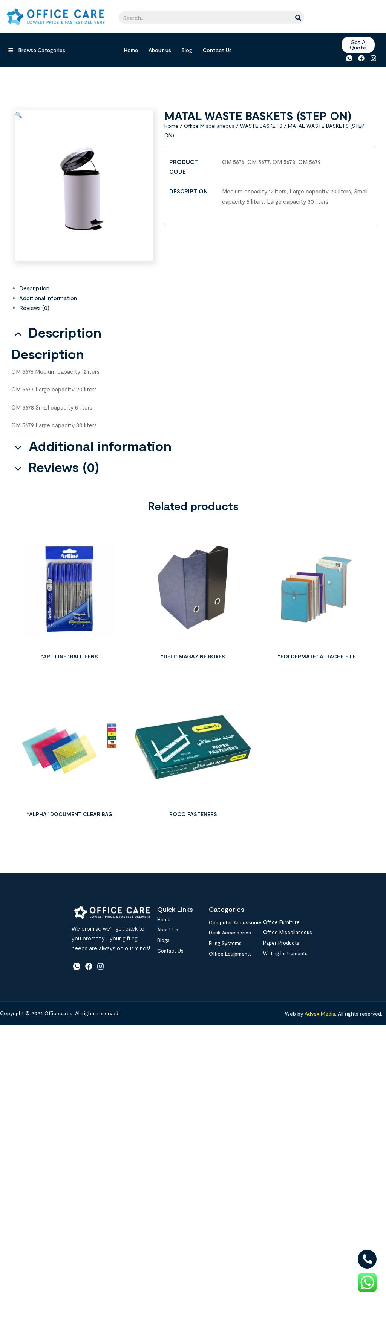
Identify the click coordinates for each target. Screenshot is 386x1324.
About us (160, 50)
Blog (187, 50)
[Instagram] (373, 58)
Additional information (48, 298)
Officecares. (58, 1013)
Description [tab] (65, 332)
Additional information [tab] (100, 446)
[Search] (298, 17)
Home (131, 50)
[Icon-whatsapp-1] (349, 58)
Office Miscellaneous (209, 126)
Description (34, 288)
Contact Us (217, 50)
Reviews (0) (34, 307)
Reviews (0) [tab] (64, 467)
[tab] (197, 288)
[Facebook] (361, 58)
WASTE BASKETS (261, 126)
